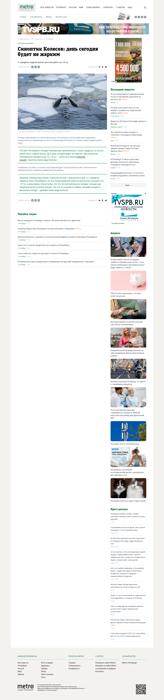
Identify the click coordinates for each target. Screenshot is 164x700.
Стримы (23, 17)
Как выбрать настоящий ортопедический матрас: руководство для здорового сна (127, 472)
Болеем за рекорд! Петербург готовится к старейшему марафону (128, 382)
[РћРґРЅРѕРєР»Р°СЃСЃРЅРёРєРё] (102, 67)
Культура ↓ (109, 7)
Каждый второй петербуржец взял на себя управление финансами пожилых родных (127, 353)
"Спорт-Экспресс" (52, 690)
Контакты (99, 671)
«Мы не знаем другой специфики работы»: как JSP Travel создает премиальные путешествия (127, 609)
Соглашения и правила (105, 668)
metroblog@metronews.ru (76, 688)
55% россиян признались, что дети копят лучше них (126, 294)
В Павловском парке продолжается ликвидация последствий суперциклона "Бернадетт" (56, 261)
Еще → (128, 185)
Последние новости (122, 89)
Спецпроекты (36, 17)
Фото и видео (47, 662)
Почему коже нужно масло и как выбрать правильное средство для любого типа (126, 110)
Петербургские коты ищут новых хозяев (128, 501)
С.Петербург (49, 39)
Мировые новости (117, 127)
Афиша (21, 674)
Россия (72, 7)
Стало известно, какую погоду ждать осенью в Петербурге (43, 253)
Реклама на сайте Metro (105, 665)
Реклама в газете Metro (105, 662)
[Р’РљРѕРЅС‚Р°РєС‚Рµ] (99, 67)
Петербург (61, 7)
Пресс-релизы (47, 674)
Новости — (39, 39)
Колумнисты (74, 668)
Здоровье (45, 665)
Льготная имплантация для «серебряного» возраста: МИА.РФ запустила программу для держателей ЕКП (127, 414)
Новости (113, 168)
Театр (112, 140)
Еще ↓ (130, 7)
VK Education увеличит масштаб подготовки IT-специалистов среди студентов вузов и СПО (127, 541)
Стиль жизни (115, 116)
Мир (81, 7)
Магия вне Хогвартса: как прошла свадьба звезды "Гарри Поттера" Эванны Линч (125, 148)
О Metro (121, 7)
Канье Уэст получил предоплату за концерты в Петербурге (43, 245)
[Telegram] (105, 67)
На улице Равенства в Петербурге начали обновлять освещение (46, 228)
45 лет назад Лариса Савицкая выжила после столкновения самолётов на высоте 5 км (127, 97)
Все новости (46, 7)
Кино (43, 677)
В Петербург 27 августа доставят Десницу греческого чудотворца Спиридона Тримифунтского (125, 162)
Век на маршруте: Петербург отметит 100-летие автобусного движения (49, 220)
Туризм (44, 668)
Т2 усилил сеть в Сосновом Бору (125, 444)
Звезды (49, 17)
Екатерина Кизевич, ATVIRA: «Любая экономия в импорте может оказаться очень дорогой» (128, 516)
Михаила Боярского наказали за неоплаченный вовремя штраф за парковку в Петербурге (57, 237)
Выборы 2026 (61, 17)
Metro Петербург (129, 662)
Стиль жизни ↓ (93, 7)
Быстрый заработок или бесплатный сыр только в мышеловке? (127, 323)
